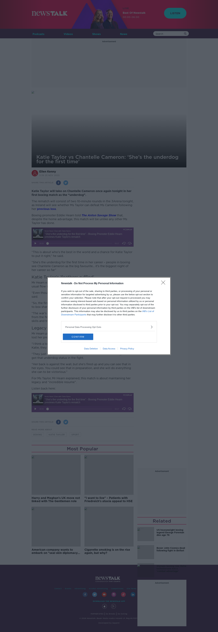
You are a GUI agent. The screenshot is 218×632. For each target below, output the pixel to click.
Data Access (109, 348)
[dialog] (109, 316)
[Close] (164, 284)
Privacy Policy (127, 348)
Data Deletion (91, 348)
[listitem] (109, 327)
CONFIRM (78, 336)
